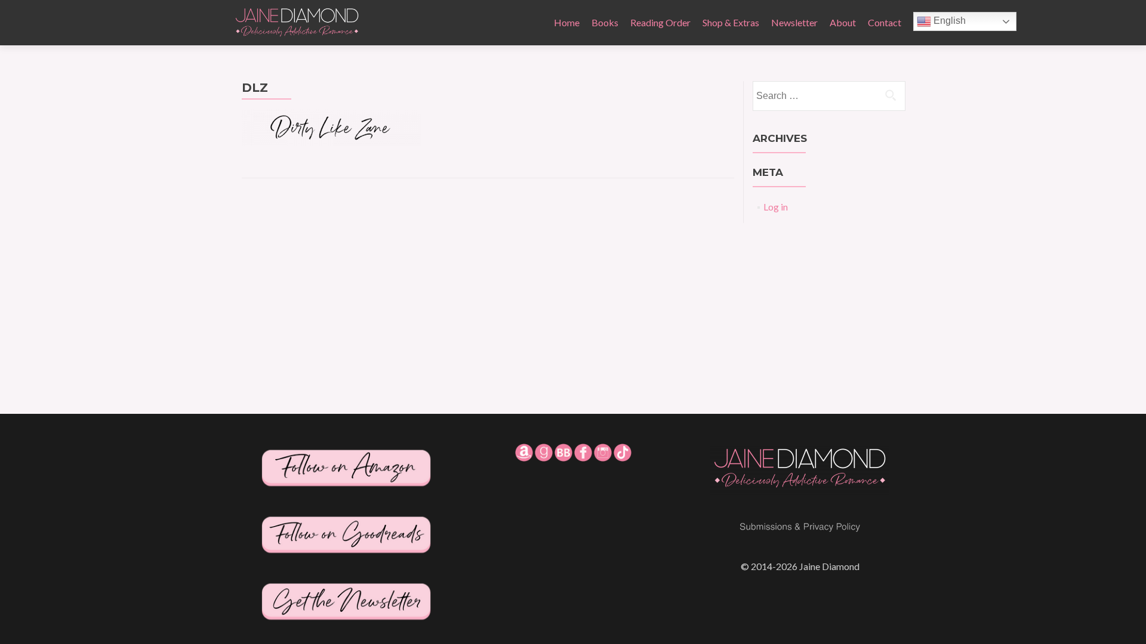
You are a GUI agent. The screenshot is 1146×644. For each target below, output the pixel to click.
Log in (775, 206)
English (948, 21)
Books (605, 22)
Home (567, 22)
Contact (884, 22)
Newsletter (794, 22)
